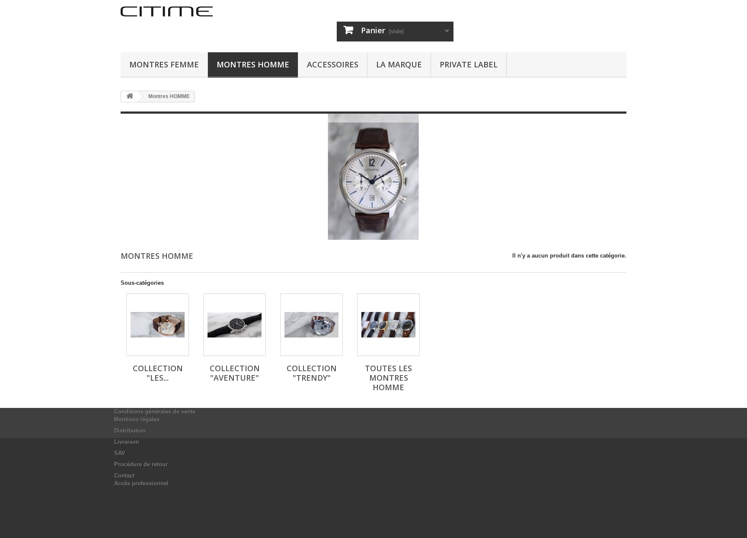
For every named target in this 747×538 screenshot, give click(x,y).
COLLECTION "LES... (158, 373)
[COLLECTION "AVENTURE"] (234, 324)
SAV (119, 453)
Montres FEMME (164, 64)
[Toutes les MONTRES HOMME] (388, 324)
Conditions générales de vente (154, 411)
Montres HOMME (253, 64)
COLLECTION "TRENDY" (312, 373)
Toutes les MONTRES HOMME (388, 377)
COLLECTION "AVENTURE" (235, 373)
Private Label (469, 64)
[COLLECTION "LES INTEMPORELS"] (157, 324)
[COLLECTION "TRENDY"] (311, 324)
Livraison (126, 442)
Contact (124, 475)
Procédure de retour (141, 464)
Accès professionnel (141, 483)
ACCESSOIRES (332, 64)
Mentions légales (137, 419)
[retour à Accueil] (129, 96)
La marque (399, 64)
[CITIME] (201, 11)
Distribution (130, 430)
